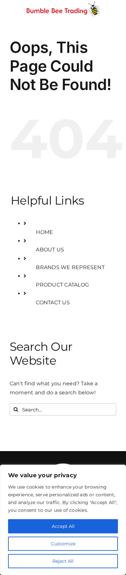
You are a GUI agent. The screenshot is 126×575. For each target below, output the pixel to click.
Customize (63, 544)
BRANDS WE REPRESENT (70, 267)
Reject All (63, 561)
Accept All (63, 526)
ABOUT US (50, 250)
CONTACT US (52, 302)
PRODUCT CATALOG (62, 285)
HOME (44, 232)
